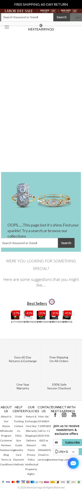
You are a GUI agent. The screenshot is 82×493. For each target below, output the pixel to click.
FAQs (18, 435)
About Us (6, 416)
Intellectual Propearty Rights (31, 469)
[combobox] (27, 17)
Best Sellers (37, 303)
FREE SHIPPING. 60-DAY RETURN (41, 4)
